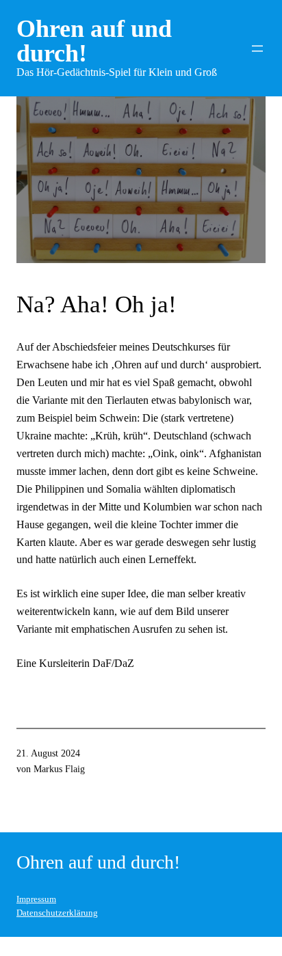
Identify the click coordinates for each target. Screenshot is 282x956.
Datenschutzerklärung (57, 913)
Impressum (36, 899)
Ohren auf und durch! (94, 41)
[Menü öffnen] (257, 48)
